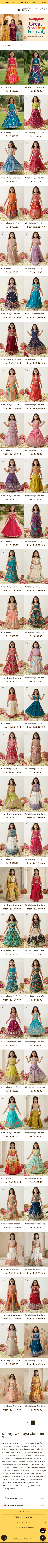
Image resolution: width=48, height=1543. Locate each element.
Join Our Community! (23, 1527)
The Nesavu (23, 1512)
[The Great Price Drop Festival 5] (24, 27)
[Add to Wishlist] (3, 52)
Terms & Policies (23, 1517)
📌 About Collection (24, 1505)
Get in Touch (23, 1522)
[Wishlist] (41, 9)
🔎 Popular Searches (24, 1498)
